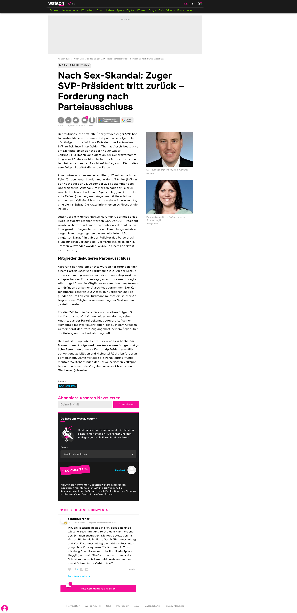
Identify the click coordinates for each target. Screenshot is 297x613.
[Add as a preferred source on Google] (109, 120)
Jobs (108, 605)
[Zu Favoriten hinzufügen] (92, 120)
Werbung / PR (93, 605)
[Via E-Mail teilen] (76, 120)
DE (186, 3)
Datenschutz (152, 605)
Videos (170, 10)
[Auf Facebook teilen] (61, 120)
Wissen (141, 10)
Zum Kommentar (77, 576)
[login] (4, 608)
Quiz (161, 10)
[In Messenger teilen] (68, 120)
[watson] (56, 4)
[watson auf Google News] (127, 120)
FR (193, 3)
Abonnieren (126, 404)
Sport (100, 10)
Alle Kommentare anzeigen (98, 588)
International (70, 10)
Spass (120, 10)
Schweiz (55, 10)
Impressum (122, 605)
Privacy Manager (174, 605)
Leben (110, 10)
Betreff (64, 447)
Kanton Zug (64, 59)
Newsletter (73, 605)
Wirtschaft (87, 10)
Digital (130, 10)
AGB (137, 605)
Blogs (152, 10)
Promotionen (185, 10)
